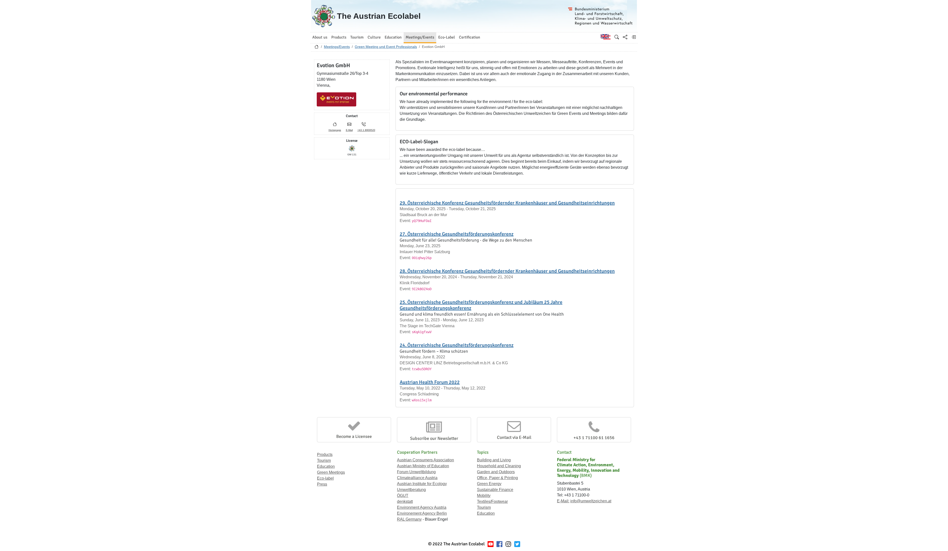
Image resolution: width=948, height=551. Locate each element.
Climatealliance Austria (417, 478)
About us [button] (319, 37)
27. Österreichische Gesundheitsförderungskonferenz (457, 234)
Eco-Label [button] (446, 37)
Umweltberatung (411, 490)
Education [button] (393, 37)
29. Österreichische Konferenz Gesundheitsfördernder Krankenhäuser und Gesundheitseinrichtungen (507, 203)
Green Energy (489, 484)
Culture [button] (374, 37)
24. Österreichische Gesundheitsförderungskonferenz (457, 345)
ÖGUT (402, 495)
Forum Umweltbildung (416, 472)
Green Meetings (331, 472)
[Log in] (633, 37)
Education (326, 466)
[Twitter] (517, 544)
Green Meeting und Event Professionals (386, 47)
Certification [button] (469, 37)
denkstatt (405, 501)
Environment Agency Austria (421, 507)
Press (322, 484)
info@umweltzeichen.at (590, 501)
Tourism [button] (357, 37)
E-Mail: (563, 501)
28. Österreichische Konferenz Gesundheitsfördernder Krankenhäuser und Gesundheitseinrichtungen (507, 271)
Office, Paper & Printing (497, 478)
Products (325, 454)
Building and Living (494, 460)
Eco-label (325, 478)
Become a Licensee (354, 436)
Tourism (324, 460)
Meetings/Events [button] (420, 37)
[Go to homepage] (316, 48)
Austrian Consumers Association (425, 460)
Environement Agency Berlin (422, 513)
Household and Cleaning (499, 466)
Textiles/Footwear (492, 501)
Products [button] (338, 37)
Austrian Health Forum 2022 (430, 382)
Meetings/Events (337, 47)
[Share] (625, 37)
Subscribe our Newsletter (434, 438)
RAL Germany (409, 519)
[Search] (616, 37)
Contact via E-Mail (514, 437)
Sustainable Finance (495, 490)
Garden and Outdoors (496, 472)
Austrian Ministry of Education (423, 466)
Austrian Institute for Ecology (422, 484)
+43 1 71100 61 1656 (593, 437)
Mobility (484, 495)
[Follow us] (508, 544)
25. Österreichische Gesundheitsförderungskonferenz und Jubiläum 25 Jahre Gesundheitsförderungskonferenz (481, 305)
